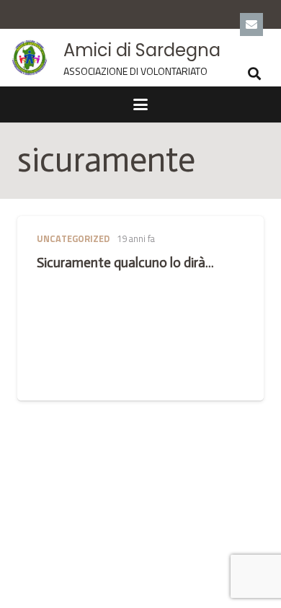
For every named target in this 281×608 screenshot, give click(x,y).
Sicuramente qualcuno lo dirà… (125, 262)
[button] (254, 73)
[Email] (251, 24)
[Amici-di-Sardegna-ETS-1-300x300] (30, 58)
